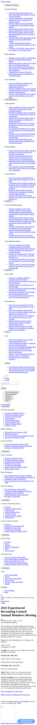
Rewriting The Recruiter (12, 496)
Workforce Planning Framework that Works (18, 446)
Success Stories (9, 551)
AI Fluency (10, 425)
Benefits (7, 584)
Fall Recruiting (9, 517)
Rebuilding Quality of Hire (15, 479)
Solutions (8, 201)
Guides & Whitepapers (12, 547)
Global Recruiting (12, 422)
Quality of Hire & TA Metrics (16, 467)
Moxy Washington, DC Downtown (12, 691)
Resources (9, 270)
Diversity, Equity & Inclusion (14, 582)
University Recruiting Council (14, 415)
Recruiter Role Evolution (14, 462)
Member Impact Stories (12, 469)
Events (7, 543)
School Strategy (10, 418)
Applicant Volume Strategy (13, 424)
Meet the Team (9, 580)
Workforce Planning (13, 417)
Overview (8, 507)
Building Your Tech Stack (13, 463)
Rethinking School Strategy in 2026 (16, 432)
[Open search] (6, 376)
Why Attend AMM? (16, 723)
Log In (7, 378)
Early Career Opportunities (13, 578)
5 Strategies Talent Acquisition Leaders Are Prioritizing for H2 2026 (18, 492)
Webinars (8, 545)
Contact (7, 380)
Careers (7, 577)
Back (3, 603)
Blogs (6, 549)
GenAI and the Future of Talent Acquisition (18, 475)
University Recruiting (12, 5)
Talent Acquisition (11, 99)
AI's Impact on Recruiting (13, 465)
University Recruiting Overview (15, 413)
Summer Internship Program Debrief (16, 563)
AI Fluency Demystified (14, 448)
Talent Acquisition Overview (14, 458)
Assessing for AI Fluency (15, 437)
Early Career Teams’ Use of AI (14, 561)
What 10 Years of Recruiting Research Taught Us (20, 477)
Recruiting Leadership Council (14, 460)
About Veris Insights (11, 575)
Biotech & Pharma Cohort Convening (16, 495)
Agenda (7, 723)
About (7, 332)
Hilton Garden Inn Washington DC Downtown (15, 695)
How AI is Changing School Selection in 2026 (19, 436)
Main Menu (5, 406)
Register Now (5, 601)
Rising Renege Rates (11, 434)
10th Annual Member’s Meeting (17, 444)
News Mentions (10, 590)
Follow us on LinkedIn (21, 701)
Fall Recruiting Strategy (12, 420)
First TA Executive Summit (15, 489)
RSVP (3, 723)
